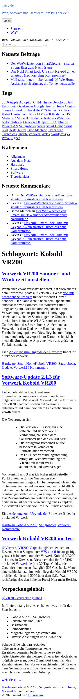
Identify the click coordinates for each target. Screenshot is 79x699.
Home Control (65, 106)
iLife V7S (40, 110)
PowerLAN (10, 126)
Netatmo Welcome (57, 118)
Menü (7, 21)
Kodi (55, 114)
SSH (5, 130)
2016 (5, 102)
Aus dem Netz (21, 160)
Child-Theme (42, 102)
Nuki (5, 122)
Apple (14, 102)
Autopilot (25, 102)
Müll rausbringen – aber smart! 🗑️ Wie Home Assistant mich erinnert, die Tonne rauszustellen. (44, 81)
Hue (29, 110)
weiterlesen (12, 680)
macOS (65, 114)
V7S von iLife (51, 552)
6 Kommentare (24, 691)
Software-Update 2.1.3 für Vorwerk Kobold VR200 (31, 380)
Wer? (14, 32)
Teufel (21, 130)
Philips (63, 122)
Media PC (9, 118)
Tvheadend (55, 130)
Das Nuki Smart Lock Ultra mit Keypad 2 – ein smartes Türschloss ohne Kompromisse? (43, 73)
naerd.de (8, 5)
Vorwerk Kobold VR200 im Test (38, 538)
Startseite (17, 28)
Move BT (23, 118)
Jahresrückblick (58, 110)
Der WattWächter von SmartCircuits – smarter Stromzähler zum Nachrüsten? (42, 65)
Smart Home (54, 126)
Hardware (17, 164)
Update (23, 134)
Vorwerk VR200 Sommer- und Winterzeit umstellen (36, 276)
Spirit (68, 126)
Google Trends (44, 106)
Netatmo (37, 118)
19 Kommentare (37, 367)
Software (17, 172)
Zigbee (15, 138)
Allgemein (18, 156)
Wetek (45, 134)
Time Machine (37, 130)
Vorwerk (35, 134)
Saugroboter (27, 126)
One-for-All (31, 122)
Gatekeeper (25, 106)
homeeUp (18, 110)
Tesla (12, 130)
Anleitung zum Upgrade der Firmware (35, 352)
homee (6, 110)
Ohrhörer (16, 122)
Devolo (57, 102)
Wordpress (58, 134)
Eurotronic (9, 106)
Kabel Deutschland (15, 114)
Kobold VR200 (40, 114)
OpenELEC (49, 122)
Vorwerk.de (24, 564)
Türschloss (9, 134)
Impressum (35, 695)
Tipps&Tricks (20, 176)
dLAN (68, 102)
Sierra (41, 126)
